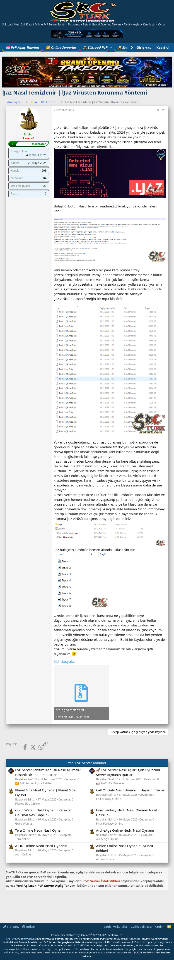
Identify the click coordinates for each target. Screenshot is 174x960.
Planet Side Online (27, 803)
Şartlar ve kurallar (115, 927)
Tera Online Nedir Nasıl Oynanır (40, 830)
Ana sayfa (13, 102)
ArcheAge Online (107, 839)
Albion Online (105, 859)
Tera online (22, 839)
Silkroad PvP (97, 47)
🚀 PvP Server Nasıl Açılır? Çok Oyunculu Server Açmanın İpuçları (128, 772)
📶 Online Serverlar (61, 47)
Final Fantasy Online (109, 823)
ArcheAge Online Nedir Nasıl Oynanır (125, 830)
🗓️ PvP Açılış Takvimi (22, 47)
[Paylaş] (158, 110)
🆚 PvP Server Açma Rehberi (34, 783)
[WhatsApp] (37, 747)
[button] (111, 47)
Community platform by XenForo (87, 935)
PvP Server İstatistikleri (101, 881)
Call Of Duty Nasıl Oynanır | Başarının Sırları (130, 790)
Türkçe (30, 927)
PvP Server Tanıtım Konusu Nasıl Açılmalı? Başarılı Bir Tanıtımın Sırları (48, 772)
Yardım (159, 927)
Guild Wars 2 (23, 823)
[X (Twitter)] (29, 747)
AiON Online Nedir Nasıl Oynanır (41, 845)
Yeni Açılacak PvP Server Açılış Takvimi (46, 885)
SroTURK (12, 927)
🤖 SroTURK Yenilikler (110, 783)
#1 (164, 110)
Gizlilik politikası (141, 927)
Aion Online (23, 854)
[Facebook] (21, 747)
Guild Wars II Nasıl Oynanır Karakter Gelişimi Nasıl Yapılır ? (43, 812)
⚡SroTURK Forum (42, 102)
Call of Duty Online (108, 799)
